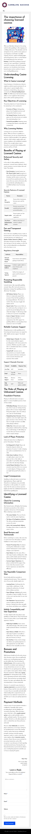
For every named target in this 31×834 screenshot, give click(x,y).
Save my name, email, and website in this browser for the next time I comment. (15, 818)
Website (6, 809)
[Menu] (4, 10)
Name (6, 793)
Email (5, 801)
